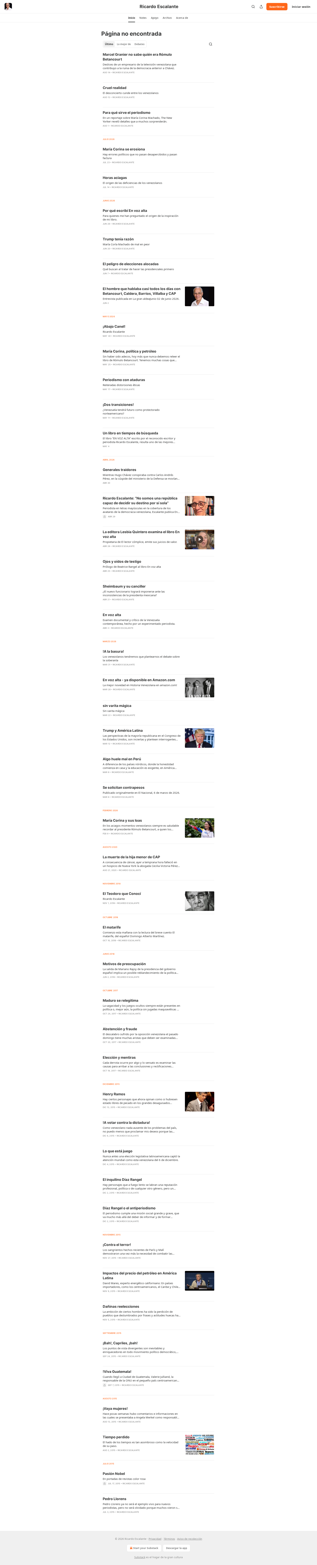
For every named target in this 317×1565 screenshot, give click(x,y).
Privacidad (155, 1539)
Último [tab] (109, 44)
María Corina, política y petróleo (129, 351)
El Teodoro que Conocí (122, 894)
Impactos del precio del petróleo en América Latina (140, 1275)
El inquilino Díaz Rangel (122, 1180)
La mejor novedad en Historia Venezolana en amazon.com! (140, 685)
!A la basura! (113, 651)
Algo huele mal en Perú (122, 759)
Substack (139, 1557)
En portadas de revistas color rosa (124, 1479)
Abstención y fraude (120, 1029)
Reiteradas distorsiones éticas (121, 385)
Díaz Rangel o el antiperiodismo (129, 1208)
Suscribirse (277, 6)
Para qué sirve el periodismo (126, 113)
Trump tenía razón (118, 239)
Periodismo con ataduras (124, 380)
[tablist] (125, 44)
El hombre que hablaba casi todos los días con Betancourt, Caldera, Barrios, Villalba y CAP (142, 291)
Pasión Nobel (114, 1474)
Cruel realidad (114, 88)
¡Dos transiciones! (118, 405)
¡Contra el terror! (117, 1245)
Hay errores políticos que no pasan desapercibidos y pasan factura (140, 156)
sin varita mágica (117, 706)
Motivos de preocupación (124, 964)
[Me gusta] (105, 308)
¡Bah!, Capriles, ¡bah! (120, 1343)
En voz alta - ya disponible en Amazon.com (139, 680)
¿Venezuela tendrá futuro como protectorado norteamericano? (131, 411)
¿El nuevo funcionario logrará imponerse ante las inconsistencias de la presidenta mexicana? (134, 593)
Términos (169, 1539)
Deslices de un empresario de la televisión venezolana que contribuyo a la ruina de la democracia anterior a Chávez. (139, 66)
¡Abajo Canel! (114, 326)
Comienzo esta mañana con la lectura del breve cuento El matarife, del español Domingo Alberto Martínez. (139, 934)
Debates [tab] (139, 44)
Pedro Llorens (114, 1499)
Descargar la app (176, 1548)
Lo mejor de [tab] (124, 44)
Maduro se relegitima (120, 1000)
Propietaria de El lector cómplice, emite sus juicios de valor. (140, 542)
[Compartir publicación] (261, 6)
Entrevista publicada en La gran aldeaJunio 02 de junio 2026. (141, 298)
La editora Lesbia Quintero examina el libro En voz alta (141, 534)
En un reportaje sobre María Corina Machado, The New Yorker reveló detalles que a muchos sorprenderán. (137, 119)
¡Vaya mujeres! (115, 1408)
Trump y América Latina (123, 730)
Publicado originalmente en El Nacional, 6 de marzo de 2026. (141, 792)
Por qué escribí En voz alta (125, 211)
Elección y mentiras (119, 1057)
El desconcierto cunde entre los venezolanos (130, 93)
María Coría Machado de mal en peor (126, 244)
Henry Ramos (114, 1094)
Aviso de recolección (189, 1539)
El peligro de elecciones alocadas (131, 264)
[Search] (253, 6)
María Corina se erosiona (124, 149)
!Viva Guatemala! (117, 1372)
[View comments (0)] (130, 102)
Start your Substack (145, 1548)
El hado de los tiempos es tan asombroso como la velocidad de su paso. (140, 1444)
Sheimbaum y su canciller (124, 586)
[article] (158, 66)
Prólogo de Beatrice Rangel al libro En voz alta (132, 566)
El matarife (112, 927)
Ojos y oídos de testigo (122, 561)
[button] (131, 17)
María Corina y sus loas (122, 820)
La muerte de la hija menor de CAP (131, 857)
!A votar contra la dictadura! (126, 1123)
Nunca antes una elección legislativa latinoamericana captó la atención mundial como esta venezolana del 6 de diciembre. (141, 1158)
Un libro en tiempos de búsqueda (130, 433)
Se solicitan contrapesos (124, 787)
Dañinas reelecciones (121, 1306)
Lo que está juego (117, 1151)
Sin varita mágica (113, 711)
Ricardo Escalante (123, 72)
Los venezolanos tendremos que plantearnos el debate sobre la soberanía (141, 658)
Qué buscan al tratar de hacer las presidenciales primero (138, 269)
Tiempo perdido (116, 1437)
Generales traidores (119, 470)
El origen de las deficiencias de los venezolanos (132, 183)
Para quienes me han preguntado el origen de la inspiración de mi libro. (140, 217)
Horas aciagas (115, 178)
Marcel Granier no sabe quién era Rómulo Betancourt (137, 56)
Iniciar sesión (301, 6)
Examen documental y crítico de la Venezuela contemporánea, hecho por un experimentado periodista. (139, 621)
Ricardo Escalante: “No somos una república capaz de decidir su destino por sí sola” (140, 500)
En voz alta (112, 615)
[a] (199, 539)
